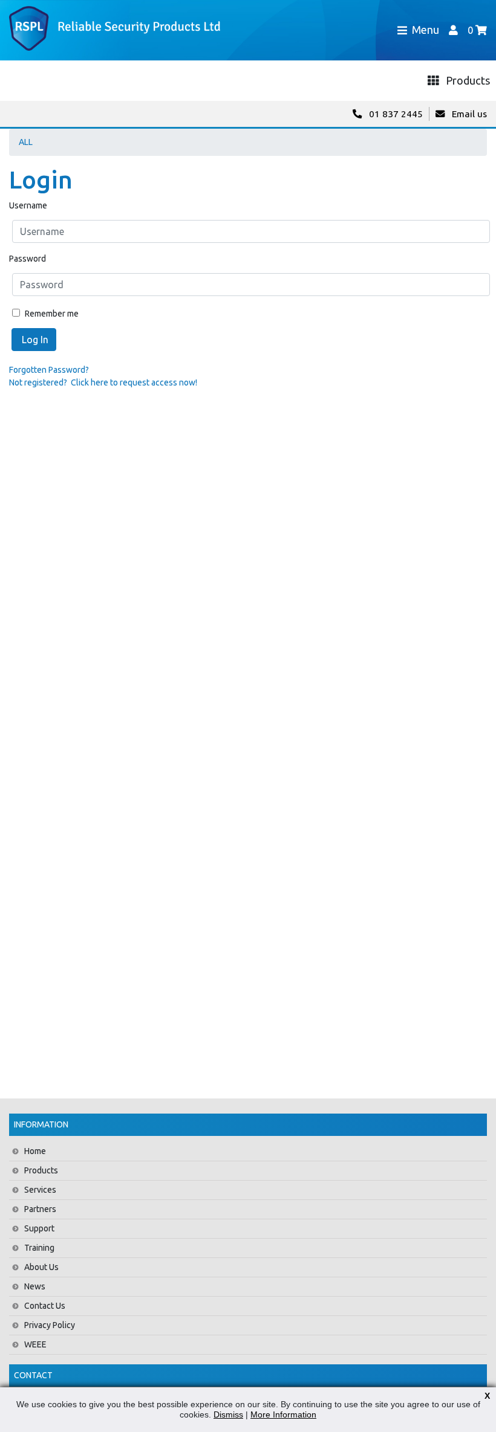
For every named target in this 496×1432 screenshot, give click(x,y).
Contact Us (44, 1306)
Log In (33, 339)
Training (39, 1248)
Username (28, 205)
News (34, 1286)
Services (40, 1190)
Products (41, 1170)
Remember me (51, 313)
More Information (283, 1414)
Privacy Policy (49, 1325)
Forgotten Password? (49, 370)
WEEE (35, 1344)
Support (39, 1228)
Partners (40, 1209)
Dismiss (228, 1414)
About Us (41, 1267)
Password (27, 258)
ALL (26, 142)
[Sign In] (453, 30)
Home (35, 1151)
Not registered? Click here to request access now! (103, 382)
